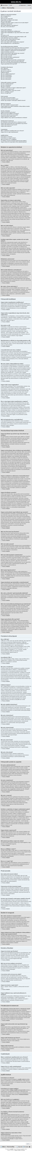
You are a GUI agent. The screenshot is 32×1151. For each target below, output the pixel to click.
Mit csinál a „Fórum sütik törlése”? (8, 26)
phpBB (11, 1149)
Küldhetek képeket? (5, 72)
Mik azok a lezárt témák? (6, 77)
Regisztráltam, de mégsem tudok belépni (9, 19)
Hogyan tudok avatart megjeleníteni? (8, 40)
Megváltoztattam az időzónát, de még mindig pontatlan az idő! (13, 36)
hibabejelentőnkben (23, 1094)
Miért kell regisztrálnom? (6, 15)
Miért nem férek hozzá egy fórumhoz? (9, 54)
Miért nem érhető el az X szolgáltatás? (9, 139)
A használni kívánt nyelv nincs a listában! (9, 37)
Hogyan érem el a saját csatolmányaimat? (9, 132)
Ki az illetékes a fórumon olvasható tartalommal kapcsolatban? (14, 140)
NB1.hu (4, 1146)
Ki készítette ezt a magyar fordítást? (8, 138)
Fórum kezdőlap (10, 1146)
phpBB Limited (21, 1079)
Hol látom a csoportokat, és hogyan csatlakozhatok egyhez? (13, 87)
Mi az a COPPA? (4, 17)
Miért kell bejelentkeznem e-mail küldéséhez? (10, 43)
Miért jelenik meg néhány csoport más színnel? (10, 90)
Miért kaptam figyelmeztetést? (7, 58)
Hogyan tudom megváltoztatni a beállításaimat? (10, 31)
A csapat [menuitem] (26, 1146)
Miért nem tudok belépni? (6, 21)
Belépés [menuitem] (29, 5)
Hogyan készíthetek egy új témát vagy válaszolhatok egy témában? (15, 47)
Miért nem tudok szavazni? (6, 55)
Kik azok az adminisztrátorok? (7, 83)
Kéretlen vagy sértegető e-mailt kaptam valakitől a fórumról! (13, 100)
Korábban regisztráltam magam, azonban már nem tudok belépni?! (14, 22)
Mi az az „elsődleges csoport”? (7, 91)
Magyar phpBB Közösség (16, 1090)
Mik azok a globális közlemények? (8, 73)
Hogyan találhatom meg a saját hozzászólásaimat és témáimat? (14, 117)
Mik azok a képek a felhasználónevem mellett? (10, 39)
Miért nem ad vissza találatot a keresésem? (10, 113)
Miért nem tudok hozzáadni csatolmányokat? (10, 57)
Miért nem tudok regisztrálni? (7, 18)
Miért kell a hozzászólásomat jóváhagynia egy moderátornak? (13, 62)
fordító (23, 1090)
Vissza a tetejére (6, 162)
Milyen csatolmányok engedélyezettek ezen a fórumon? (12, 130)
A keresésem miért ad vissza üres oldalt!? (9, 114)
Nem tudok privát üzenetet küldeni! (8, 97)
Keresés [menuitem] (30, 8)
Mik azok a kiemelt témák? (6, 76)
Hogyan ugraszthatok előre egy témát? (9, 63)
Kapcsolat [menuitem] (20, 1146)
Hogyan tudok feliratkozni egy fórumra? (9, 124)
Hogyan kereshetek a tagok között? (8, 116)
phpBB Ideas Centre (5, 1105)
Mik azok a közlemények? (6, 75)
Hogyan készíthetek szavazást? (7, 51)
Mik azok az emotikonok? (6, 71)
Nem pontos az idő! (5, 35)
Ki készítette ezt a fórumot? (6, 136)
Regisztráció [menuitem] (23, 5)
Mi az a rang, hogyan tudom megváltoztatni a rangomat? (12, 41)
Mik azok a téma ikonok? (6, 79)
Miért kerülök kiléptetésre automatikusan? (9, 25)
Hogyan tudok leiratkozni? (6, 126)
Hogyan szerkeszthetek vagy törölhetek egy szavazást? (12, 53)
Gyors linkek (5, 5)
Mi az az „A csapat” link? (6, 93)
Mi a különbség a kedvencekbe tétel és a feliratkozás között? (13, 122)
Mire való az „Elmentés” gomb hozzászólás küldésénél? (12, 61)
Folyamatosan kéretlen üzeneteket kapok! (9, 99)
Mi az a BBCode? (4, 68)
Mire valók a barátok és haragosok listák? (9, 104)
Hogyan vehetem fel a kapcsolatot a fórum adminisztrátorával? (14, 142)
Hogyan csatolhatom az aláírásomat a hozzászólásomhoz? (13, 50)
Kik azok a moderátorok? (6, 85)
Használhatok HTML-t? (5, 69)
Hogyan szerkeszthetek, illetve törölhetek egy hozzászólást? (13, 49)
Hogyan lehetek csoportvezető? (7, 89)
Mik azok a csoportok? (5, 86)
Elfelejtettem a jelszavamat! (6, 23)
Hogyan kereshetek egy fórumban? (8, 112)
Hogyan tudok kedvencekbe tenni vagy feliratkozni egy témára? (14, 123)
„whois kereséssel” (7, 1119)
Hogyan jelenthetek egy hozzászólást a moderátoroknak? (13, 59)
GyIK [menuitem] (11, 5)
